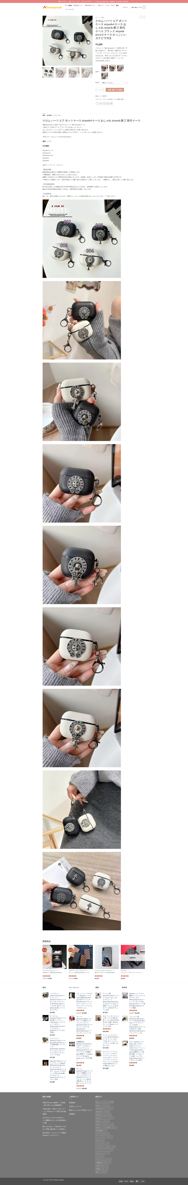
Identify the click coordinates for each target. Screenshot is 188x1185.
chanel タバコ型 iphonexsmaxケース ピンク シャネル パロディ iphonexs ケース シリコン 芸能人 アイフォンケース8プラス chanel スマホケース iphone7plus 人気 (53, 972)
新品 (117, 5)
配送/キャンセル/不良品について (80, 1110)
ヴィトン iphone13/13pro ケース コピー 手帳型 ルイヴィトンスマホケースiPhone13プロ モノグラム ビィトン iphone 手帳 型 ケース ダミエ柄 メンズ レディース (79, 972)
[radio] (104, 68)
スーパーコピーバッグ (102, 1143)
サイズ (97, 82)
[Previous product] (144, 17)
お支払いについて (75, 1106)
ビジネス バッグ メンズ (102, 1153)
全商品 (70, 5)
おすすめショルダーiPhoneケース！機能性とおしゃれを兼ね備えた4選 (54, 1120)
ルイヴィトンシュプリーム (103, 1159)
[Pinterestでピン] (107, 103)
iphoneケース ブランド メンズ (104, 1124)
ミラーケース (100, 1156)
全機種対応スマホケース (103, 1162)
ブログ (113, 5)
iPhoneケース (77, 5)
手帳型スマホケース (102, 1169)
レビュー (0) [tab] (56, 115)
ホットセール (70, 9)
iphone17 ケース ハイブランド (104, 1118)
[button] (125, 7)
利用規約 (72, 1102)
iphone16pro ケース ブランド (104, 1108)
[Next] (89, 41)
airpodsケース (112, 99)
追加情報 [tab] (49, 115)
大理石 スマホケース (102, 1166)
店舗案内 (72, 1114)
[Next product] (140, 17)
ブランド (100, 5)
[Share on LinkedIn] (111, 103)
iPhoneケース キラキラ (102, 1121)
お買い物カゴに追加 (115, 90)
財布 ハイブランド (101, 1172)
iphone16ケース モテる (102, 1111)
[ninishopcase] (52, 7)
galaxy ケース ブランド (102, 1105)
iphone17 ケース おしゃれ (103, 1115)
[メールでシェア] (104, 103)
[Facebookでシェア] (97, 103)
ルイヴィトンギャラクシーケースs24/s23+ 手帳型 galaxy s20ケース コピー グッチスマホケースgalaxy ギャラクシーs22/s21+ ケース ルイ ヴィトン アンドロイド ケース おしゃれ (132, 972)
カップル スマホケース (102, 1134)
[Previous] (46, 41)
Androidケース (90, 5)
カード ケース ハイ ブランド (104, 1137)
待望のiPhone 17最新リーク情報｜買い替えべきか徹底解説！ (54, 1104)
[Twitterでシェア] (100, 103)
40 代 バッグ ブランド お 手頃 (104, 1102)
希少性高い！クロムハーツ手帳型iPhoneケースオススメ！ (54, 1134)
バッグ (107, 5)
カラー (97, 71)
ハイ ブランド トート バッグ (104, 1150)
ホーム (97, 17)
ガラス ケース (100, 1140)
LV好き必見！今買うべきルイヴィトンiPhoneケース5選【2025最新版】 (54, 1111)
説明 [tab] (44, 115)
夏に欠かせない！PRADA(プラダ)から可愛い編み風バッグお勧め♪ (54, 1128)
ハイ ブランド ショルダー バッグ (105, 1146)
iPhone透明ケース (101, 1130)
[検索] (66, 5)
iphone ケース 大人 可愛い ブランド (106, 1127)
